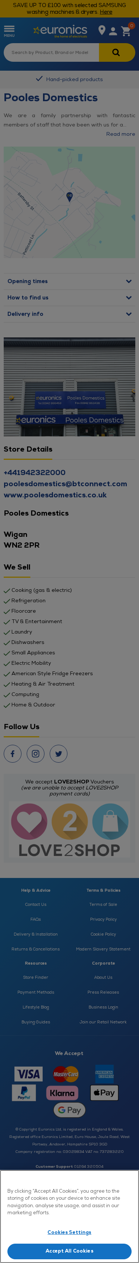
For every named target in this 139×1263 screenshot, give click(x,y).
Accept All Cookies (69, 1251)
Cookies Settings (69, 1232)
